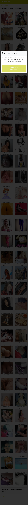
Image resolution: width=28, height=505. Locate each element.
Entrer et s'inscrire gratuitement (14, 68)
